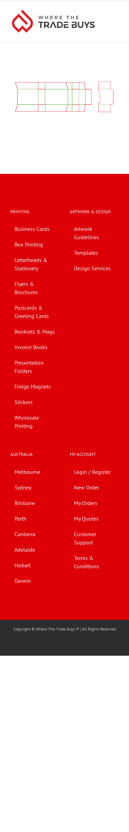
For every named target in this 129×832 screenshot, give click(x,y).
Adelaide (24, 549)
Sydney (22, 487)
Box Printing (28, 244)
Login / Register (92, 471)
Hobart (22, 565)
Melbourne (27, 471)
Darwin (22, 580)
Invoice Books (30, 347)
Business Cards (32, 228)
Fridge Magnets (32, 386)
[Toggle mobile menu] (116, 11)
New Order (86, 487)
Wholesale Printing (26, 421)
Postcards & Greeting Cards (31, 311)
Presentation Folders (29, 366)
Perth (20, 518)
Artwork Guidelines (86, 233)
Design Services (92, 268)
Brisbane (24, 502)
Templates (86, 252)
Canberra (24, 534)
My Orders (85, 502)
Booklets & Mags (34, 331)
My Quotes (86, 518)
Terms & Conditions (86, 562)
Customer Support (85, 538)
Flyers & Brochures (26, 288)
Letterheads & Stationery (30, 264)
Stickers (23, 402)
